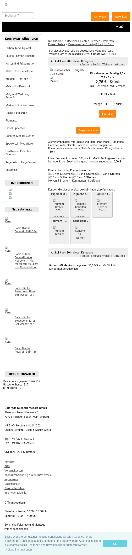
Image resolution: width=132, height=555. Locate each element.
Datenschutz (12, 483)
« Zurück (96, 64)
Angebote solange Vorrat (21, 162)
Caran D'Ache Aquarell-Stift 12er (26, 350)
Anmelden (100, 16)
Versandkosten (13, 470)
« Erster (84, 64)
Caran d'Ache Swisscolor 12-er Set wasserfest (25, 321)
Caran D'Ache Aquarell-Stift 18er (26, 229)
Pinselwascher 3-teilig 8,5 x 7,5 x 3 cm (91, 44)
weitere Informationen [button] (19, 549)
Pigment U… (59, 194)
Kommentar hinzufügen (86, 180)
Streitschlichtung (14, 488)
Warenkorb (121, 16)
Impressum (11, 479)
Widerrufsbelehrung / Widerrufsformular (28, 475)
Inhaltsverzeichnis (15, 492)
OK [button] (115, 543)
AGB (7, 466)
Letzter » (119, 64)
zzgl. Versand (117, 86)
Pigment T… (102, 194)
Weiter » (107, 64)
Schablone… (81, 221)
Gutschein (12, 169)
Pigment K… (80, 194)
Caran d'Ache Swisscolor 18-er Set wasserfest (25, 291)
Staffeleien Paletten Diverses (82, 41)
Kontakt (9, 461)
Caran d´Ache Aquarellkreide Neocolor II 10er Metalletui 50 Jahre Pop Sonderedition (26, 260)
